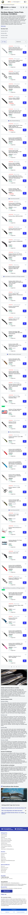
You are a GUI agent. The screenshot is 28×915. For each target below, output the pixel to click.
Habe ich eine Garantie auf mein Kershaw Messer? (13, 808)
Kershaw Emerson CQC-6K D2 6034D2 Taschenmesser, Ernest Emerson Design (15, 255)
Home (2, 9)
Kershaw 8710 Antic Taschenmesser (13, 619)
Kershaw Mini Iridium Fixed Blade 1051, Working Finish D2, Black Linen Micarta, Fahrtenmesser (16, 593)
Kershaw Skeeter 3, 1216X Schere (14, 488)
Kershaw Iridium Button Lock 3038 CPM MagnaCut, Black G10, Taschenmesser (16, 282)
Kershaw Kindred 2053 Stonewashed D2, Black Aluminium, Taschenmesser (14, 372)
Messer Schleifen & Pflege (6, 838)
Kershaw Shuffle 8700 (13, 553)
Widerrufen (3, 857)
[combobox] (21, 41)
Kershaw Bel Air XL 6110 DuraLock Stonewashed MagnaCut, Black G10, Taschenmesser (14, 267)
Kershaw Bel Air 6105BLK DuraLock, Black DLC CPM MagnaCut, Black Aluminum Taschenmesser (15, 164)
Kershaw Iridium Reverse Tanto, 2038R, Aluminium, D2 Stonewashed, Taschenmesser (15, 126)
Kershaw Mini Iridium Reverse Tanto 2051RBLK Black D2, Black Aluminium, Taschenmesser (16, 177)
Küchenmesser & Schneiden (6, 840)
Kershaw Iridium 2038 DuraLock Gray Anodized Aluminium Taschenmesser (15, 61)
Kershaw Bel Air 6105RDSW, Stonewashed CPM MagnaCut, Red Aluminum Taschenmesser (15, 450)
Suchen (21, 8)
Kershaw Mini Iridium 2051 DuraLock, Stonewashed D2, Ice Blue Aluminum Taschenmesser (16, 48)
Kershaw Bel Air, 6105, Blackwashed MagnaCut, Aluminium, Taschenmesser (14, 86)
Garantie (3, 854)
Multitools (3, 837)
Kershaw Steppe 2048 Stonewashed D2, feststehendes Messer (16, 294)
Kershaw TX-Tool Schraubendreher (12, 422)
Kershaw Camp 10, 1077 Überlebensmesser (14, 319)
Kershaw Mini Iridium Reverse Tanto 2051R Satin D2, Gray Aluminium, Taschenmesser (15, 111)
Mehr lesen (3, 26)
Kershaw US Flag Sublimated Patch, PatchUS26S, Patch (15, 410)
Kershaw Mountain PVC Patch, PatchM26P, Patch (15, 541)
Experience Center (4, 867)
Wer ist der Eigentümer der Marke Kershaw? (11, 810)
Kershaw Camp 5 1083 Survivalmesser (14, 515)
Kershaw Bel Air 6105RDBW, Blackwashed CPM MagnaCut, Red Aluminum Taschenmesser (15, 566)
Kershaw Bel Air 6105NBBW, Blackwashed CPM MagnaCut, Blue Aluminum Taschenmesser (15, 463)
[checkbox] (9, 54)
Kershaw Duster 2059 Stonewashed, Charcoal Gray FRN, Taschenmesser (15, 345)
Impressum (3, 861)
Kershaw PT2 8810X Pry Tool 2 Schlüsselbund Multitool (15, 579)
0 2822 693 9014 (5, 877)
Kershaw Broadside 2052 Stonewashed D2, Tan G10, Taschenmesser (14, 360)
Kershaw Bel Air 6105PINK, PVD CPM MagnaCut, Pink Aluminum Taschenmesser (16, 644)
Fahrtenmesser (4, 836)
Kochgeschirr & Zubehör (5, 841)
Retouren (3, 856)
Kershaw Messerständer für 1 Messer (15, 528)
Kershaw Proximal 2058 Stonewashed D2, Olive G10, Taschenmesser (15, 501)
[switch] (25, 2)
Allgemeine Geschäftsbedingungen (8, 860)
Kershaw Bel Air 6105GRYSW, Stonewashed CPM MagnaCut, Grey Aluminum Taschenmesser (15, 632)
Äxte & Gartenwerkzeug (6, 844)
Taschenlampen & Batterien (6, 846)
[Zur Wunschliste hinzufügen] (25, 46)
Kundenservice (4, 853)
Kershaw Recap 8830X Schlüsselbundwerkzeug (14, 73)
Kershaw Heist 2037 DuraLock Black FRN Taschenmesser (15, 229)
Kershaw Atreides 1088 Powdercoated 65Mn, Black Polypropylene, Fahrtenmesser (15, 189)
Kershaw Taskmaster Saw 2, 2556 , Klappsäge (15, 657)
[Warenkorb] (23, 8)
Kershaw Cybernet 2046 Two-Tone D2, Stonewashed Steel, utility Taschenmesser (15, 385)
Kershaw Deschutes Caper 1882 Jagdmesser (16, 437)
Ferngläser (3, 847)
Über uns (3, 866)
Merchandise (3, 870)
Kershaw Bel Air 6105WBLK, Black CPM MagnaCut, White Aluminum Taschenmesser (15, 204)
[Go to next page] (19, 667)
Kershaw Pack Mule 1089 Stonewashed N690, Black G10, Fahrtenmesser (15, 332)
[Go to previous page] (9, 667)
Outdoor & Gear (4, 843)
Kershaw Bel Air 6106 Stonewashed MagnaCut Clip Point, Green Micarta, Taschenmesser (15, 151)
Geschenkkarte (4, 869)
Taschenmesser (6, 9)
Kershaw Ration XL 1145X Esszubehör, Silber (14, 397)
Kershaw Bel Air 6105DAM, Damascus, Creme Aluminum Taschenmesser (15, 475)
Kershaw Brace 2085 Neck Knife (16, 216)
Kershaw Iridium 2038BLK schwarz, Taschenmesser (14, 99)
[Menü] (26, 8)
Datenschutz (3, 859)
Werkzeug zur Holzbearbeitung (7, 849)
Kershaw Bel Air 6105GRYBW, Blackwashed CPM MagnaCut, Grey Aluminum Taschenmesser (15, 139)
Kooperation (3, 872)
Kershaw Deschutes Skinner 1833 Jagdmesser (16, 606)
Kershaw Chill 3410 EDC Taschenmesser (14, 307)
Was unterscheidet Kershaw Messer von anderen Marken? (12, 813)
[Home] (8, 7)
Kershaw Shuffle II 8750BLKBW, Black (16, 242)
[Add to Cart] (24, 52)
